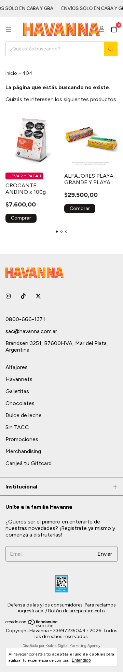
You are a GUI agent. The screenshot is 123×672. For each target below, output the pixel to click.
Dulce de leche (23, 415)
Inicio (11, 73)
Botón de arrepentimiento (76, 611)
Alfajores (16, 367)
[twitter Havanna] (38, 296)
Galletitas (17, 391)
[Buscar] (111, 49)
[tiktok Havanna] (23, 296)
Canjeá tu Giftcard (28, 463)
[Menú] (8, 29)
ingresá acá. (31, 611)
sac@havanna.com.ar (31, 331)
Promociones (21, 439)
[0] (114, 29)
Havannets (18, 379)
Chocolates (20, 403)
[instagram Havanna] (8, 296)
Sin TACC (17, 427)
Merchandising (23, 451)
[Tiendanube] (31, 626)
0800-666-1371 (25, 319)
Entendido (81, 660)
